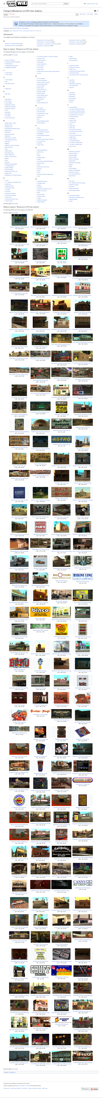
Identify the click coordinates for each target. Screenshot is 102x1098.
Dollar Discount (41, 93)
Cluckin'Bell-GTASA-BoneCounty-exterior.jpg (40, 995)
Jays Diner (72, 80)
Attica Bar (7, 112)
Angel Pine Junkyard (10, 106)
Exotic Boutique (41, 122)
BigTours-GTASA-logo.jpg (61, 580)
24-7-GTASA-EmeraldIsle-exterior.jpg (82, 244)
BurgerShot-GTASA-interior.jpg (62, 790)
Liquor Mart (72, 126)
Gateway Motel (41, 157)
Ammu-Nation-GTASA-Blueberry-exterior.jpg (83, 342)
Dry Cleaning (40, 99)
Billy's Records (9, 147)
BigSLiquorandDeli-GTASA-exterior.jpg (40, 585)
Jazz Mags (72, 82)
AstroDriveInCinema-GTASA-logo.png (61, 444)
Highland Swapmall (42, 200)
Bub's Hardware (9, 169)
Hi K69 (39, 198)
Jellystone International (75, 83)
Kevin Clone (72, 94)
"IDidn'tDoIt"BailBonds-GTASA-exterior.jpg (19, 227)
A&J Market (8, 99)
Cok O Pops (40, 67)
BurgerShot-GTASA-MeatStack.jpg (62, 807)
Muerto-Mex (72, 175)
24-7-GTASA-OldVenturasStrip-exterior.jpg (19, 277)
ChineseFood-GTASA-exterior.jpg (82, 961)
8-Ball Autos (8, 88)
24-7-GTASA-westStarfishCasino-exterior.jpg (83, 278)
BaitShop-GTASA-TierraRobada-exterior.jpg (83, 500)
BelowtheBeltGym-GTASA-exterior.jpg (19, 551)
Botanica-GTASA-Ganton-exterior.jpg (82, 670)
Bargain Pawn (8, 125)
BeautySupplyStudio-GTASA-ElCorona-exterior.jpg (61, 534)
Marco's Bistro (72, 157)
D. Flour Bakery (41, 78)
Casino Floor (8, 197)
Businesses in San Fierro (75, 40)
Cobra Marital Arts (41, 64)
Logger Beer (72, 137)
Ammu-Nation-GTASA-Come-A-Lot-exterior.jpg (40, 358)
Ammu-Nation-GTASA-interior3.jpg (83, 379)
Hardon (39, 185)
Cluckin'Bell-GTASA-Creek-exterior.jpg (40, 1012)
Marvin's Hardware (74, 159)
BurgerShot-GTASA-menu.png (83, 807)
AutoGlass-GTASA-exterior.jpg (62, 483)
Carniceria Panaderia (10, 195)
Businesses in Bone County (12, 45)
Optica (71, 201)
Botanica (7, 162)
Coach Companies (10, 60)
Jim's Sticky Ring (73, 85)
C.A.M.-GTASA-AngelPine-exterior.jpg (19, 858)
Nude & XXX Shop (73, 188)
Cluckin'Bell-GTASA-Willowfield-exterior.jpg (40, 1063)
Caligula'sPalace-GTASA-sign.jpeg (19, 893)
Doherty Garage (41, 91)
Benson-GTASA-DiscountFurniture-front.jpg (61, 551)
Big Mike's (7, 136)
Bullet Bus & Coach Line (11, 171)
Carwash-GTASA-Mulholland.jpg (61, 927)
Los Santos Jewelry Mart (75, 144)
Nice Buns (71, 181)
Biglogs (7, 143)
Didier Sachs (40, 87)
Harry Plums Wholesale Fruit (44, 188)
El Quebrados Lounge (42, 113)
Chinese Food (40, 58)
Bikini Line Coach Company (12, 145)
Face (38, 128)
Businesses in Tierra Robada (76, 42)
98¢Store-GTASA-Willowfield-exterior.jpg (40, 329)
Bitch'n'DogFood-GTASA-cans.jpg (82, 636)
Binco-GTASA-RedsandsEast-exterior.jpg (61, 619)
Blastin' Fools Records (10, 156)
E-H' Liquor (40, 108)
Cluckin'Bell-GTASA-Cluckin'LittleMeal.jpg (19, 1012)
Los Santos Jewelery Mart (75, 142)
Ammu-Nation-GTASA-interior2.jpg (61, 378)
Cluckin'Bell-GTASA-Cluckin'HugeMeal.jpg (82, 995)
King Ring (71, 100)
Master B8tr (72, 161)
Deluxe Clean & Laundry (43, 82)
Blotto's (7, 158)
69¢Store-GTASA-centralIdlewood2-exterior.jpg (19, 312)
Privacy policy (6, 1088)
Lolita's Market (73, 139)
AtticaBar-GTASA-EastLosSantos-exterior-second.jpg (61, 465)
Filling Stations (9, 63)
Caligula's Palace (9, 186)
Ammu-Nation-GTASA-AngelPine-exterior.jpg (61, 344)
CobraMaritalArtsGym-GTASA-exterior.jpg (61, 1063)
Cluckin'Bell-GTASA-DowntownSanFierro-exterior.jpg (61, 1012)
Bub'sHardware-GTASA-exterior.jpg (83, 722)
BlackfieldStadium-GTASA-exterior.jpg (19, 652)
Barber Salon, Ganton (10, 123)
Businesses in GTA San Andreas (13, 175)
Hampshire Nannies (42, 181)
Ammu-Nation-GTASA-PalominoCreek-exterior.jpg (61, 397)
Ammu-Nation (8, 103)
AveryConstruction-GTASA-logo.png (19, 500)
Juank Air (71, 87)
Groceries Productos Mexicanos (45, 174)
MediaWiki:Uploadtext (10, 67)
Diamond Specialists (42, 84)
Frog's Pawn (40, 144)
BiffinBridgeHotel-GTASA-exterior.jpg (61, 568)
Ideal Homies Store (74, 65)
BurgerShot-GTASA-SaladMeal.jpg (19, 841)
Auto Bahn (8, 114)
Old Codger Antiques (74, 195)
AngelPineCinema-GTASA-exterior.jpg (82, 414)
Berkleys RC (8, 130)
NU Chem (71, 186)
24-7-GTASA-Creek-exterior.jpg (40, 244)
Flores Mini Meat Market (43, 135)
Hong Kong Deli (73, 60)
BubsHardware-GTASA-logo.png (19, 732)
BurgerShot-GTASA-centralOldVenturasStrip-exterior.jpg (19, 772)
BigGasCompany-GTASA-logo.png (83, 567)
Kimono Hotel (72, 98)
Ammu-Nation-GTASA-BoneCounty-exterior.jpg (19, 358)
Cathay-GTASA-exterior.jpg (61, 944)
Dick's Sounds (40, 86)
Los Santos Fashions (74, 140)
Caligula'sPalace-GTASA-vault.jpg (61, 890)
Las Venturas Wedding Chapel (77, 111)
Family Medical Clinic (42, 130)
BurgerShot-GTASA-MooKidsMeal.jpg (19, 824)
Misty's (71, 164)
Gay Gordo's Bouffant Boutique (45, 161)
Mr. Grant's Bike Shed (74, 174)
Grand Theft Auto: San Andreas (20, 28)
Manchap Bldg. (73, 155)
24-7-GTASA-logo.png (62, 261)
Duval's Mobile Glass (42, 102)
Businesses (6, 28)
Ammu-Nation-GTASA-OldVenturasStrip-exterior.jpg (40, 393)
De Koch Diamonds (42, 80)
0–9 (13, 30)
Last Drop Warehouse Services (77, 112)
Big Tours (7, 141)
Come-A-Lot (40, 69)
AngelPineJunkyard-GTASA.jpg (82, 427)
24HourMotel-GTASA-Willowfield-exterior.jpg (61, 295)
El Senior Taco (41, 115)
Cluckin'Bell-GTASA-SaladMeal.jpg (83, 1046)
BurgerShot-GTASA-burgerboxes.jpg (61, 756)
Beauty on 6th (8, 126)
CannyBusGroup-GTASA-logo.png (83, 887)
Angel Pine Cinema (10, 104)
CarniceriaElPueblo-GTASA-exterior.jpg (40, 910)
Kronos (71, 102)
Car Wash (7, 189)
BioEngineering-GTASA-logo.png (40, 630)
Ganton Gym (40, 152)
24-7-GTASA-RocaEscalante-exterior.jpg (61, 276)
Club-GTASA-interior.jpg (82, 978)
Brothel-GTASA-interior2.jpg (19, 722)
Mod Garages (72, 168)
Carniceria (7, 191)
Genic (38, 165)
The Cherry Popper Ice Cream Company (47, 56)
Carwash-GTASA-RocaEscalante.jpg (82, 927)
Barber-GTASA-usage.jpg (83, 517)
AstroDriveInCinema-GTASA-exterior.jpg (40, 448)
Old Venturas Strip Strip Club (76, 197)
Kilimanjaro (72, 96)
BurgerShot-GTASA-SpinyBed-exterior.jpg (40, 841)
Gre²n (38, 172)
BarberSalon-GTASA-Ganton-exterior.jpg (19, 534)
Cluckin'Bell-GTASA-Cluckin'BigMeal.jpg (61, 995)
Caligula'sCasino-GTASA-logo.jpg (61, 858)
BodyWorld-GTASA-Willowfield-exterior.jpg (61, 670)
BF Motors (8, 132)
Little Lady (72, 127)
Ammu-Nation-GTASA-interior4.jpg (19, 397)
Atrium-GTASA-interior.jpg (19, 465)
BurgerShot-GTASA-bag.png (82, 739)
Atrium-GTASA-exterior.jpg (83, 448)
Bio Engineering (9, 152)
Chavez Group (9, 200)
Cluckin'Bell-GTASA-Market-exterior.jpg (83, 1029)
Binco (6, 149)
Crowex (39, 73)
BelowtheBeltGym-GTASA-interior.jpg (40, 549)
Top (10, 30)
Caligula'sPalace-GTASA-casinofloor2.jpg (61, 876)
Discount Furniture (42, 89)
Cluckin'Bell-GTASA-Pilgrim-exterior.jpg (62, 1046)
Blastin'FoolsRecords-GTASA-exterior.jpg (40, 653)
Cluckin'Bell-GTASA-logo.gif (61, 1024)
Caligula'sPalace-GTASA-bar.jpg (19, 876)
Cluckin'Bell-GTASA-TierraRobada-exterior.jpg (19, 1062)
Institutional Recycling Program (77, 71)
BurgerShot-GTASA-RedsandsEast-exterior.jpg (83, 823)
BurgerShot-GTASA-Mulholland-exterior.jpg (40, 823)
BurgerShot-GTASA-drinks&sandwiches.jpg (83, 773)
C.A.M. (7, 180)
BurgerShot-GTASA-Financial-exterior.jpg (40, 790)
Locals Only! (72, 133)
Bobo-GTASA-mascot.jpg (40, 670)
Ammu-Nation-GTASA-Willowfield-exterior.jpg (40, 412)
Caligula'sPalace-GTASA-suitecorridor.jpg (40, 890)
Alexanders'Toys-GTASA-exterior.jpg (19, 346)
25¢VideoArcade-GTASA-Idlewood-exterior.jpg (83, 295)
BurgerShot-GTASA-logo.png (82, 784)
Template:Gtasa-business (11, 65)
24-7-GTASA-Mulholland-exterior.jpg (83, 257)
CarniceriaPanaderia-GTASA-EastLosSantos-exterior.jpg (61, 910)
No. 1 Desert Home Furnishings (77, 183)
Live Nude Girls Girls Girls (75, 131)
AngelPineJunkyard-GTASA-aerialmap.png (19, 431)
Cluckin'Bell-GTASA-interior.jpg (40, 1028)
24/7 (6, 81)
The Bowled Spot (9, 165)
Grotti (38, 176)
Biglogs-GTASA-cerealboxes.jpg (19, 585)
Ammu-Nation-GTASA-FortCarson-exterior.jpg (19, 374)
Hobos (71, 56)
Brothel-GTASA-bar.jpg (19, 705)
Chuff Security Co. (41, 60)
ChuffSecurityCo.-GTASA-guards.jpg (19, 978)
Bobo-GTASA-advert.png (19, 669)
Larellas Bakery (73, 107)
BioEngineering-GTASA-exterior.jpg (19, 636)
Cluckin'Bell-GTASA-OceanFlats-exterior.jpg (19, 1046)
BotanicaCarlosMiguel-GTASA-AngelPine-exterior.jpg (19, 688)
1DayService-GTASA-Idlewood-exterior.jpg (61, 227)
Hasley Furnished (41, 190)
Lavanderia (72, 118)
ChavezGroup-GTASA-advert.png (40, 961)
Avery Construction (10, 117)
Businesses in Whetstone (75, 44)
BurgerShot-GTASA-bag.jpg (61, 739)
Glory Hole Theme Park (43, 167)
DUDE (38, 101)
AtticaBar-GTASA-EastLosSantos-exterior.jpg (83, 465)
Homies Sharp (72, 58)
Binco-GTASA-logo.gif (40, 618)
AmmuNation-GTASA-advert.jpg (61, 414)
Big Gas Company (9, 134)
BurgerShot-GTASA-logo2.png (19, 807)
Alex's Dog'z (8, 101)
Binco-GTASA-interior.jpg (61, 601)
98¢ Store (7, 94)
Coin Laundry (40, 65)
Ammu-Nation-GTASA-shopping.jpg (19, 414)
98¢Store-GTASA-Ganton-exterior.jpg (82, 312)
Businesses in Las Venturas (44, 42)
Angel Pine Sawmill (10, 108)
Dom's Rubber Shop (42, 95)
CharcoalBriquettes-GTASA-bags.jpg (19, 961)
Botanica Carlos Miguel (11, 164)
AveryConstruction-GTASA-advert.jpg (82, 483)
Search (66, 3)
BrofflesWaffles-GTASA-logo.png (82, 688)
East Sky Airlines (41, 109)
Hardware (39, 187)
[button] (4, 3)
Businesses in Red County (44, 45)
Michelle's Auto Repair (74, 162)
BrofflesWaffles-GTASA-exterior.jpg (61, 688)
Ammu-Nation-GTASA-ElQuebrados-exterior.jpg (83, 363)
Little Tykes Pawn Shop (75, 129)
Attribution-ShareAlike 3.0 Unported (22, 1085)
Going (38, 170)
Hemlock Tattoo (41, 196)
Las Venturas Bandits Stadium (76, 109)
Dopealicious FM (41, 97)
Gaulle (39, 159)
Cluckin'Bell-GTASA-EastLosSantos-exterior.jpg (83, 1011)
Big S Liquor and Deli (10, 138)
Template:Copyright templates (12, 61)
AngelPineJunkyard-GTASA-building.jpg (40, 431)
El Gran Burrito (41, 111)
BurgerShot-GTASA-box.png (40, 756)
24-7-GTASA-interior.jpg (40, 261)
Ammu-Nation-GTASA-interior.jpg (40, 380)
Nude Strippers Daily (74, 190)
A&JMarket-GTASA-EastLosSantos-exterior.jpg (83, 329)
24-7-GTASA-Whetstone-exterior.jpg (19, 293)
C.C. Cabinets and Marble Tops (13, 182)
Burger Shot (8, 173)
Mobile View (44, 1088)
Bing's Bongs (8, 151)
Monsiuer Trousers (74, 172)
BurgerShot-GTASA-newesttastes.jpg (61, 824)
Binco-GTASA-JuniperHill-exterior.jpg (82, 602)
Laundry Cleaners (73, 116)
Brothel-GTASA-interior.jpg (83, 705)
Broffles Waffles (9, 167)
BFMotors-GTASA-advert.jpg (40, 568)
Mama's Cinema (73, 153)
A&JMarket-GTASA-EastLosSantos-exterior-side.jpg (61, 329)
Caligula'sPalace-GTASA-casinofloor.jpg (40, 876)
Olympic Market (73, 199)
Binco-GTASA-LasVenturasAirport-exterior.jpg (19, 619)
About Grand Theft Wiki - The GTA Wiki (18, 1088)
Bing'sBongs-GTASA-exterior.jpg (82, 619)
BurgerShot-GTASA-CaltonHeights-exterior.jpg (83, 756)
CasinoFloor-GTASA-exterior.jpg (19, 940)
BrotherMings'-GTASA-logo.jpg (40, 714)
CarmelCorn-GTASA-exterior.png (19, 910)
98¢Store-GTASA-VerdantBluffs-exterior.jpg (19, 329)
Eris (38, 119)
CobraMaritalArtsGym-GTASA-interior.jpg (82, 1062)
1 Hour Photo (8, 74)
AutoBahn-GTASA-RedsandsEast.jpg (19, 478)
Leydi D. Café (72, 120)
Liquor (71, 124)
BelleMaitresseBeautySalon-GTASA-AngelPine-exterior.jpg (83, 534)
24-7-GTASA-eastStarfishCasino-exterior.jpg (61, 241)
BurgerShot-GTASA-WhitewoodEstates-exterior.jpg (83, 839)
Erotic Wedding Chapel (43, 121)
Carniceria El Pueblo (10, 193)
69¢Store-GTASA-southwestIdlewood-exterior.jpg (40, 312)
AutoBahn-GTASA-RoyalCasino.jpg (40, 475)
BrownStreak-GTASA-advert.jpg (61, 719)
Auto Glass (8, 116)
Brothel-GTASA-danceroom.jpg (62, 705)
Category (6, 1072)
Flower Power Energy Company (45, 139)
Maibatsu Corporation (74, 151)
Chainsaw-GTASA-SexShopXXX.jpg (82, 939)
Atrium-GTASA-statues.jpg (40, 464)
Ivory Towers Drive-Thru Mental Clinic (78, 74)
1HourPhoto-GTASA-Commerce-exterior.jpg (83, 227)
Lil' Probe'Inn (72, 122)
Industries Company (74, 67)
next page (14, 54)
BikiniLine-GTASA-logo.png (82, 581)
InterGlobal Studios (74, 73)
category (28, 22)
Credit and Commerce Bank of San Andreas (48, 71)
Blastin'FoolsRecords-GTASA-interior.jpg (61, 653)
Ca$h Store (8, 184)
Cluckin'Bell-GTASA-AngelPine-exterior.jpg (19, 995)
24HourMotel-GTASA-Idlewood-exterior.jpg (40, 295)
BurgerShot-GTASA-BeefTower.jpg (19, 756)
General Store (40, 163)
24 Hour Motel (8, 79)
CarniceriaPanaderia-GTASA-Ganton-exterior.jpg (83, 910)
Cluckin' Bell (40, 62)
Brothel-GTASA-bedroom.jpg (40, 705)
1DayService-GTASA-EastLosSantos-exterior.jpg (40, 227)
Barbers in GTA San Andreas (12, 43)
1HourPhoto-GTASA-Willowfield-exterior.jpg (19, 244)
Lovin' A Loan (72, 146)
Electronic (39, 117)
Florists (39, 137)
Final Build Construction (43, 131)
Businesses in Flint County (44, 40)
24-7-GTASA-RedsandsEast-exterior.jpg (40, 278)
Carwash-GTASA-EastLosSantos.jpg (19, 927)
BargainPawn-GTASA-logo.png (40, 534)
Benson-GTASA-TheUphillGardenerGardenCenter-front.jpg (19, 568)
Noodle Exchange (73, 184)
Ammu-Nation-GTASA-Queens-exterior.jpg (82, 397)
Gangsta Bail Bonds (42, 150)
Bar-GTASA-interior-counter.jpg (62, 517)
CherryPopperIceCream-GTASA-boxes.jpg (61, 961)
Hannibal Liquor (41, 183)
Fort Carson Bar (41, 141)
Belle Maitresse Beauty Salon (12, 128)
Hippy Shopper (41, 201)
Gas (38, 153)
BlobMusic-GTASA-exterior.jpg (83, 653)
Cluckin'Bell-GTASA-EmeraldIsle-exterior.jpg (19, 1029)
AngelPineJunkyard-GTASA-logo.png (61, 430)
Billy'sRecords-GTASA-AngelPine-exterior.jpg (19, 602)
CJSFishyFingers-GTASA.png (61, 977)
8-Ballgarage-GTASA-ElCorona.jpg (61, 312)
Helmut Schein (41, 194)
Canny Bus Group (9, 187)
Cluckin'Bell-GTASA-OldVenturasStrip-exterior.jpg (40, 1046)
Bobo (6, 160)
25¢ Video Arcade (9, 83)
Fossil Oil (39, 143)
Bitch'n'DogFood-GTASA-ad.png (61, 636)
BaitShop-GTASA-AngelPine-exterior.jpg (40, 500)
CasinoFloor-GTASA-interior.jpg (40, 944)
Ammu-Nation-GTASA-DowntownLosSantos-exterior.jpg (61, 363)
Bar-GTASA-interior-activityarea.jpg (40, 516)
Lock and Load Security (75, 135)
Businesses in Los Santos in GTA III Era (47, 44)
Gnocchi (39, 168)
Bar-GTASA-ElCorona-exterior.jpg (19, 517)
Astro (6, 110)
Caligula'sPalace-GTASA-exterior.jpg (82, 876)
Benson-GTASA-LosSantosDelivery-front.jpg (83, 551)
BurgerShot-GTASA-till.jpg (62, 841)
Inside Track (72, 69)
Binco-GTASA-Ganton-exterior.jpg (40, 602)
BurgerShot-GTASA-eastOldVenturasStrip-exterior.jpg (19, 789)
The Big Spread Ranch (11, 139)
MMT (70, 166)
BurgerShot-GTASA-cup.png (40, 773)
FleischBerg (40, 133)
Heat (38, 192)
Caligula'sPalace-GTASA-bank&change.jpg (83, 857)
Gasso (39, 155)
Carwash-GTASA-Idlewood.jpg (40, 927)
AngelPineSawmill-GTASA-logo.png (19, 447)
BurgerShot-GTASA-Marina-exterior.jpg (40, 807)
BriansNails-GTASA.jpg (40, 688)
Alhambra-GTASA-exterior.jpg (40, 346)
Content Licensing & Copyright (34, 1088)
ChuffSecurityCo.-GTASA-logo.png (40, 977)
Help (97, 10)
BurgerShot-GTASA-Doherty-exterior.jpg (61, 772)
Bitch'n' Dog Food (9, 154)
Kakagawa (72, 92)
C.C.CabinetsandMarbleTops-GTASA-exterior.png (40, 858)
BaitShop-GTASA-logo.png (61, 498)
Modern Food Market (74, 170)
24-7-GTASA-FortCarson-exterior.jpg (19, 261)
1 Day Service (8, 72)
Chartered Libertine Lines (11, 199)
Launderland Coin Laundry (76, 114)
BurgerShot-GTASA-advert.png (40, 739)
